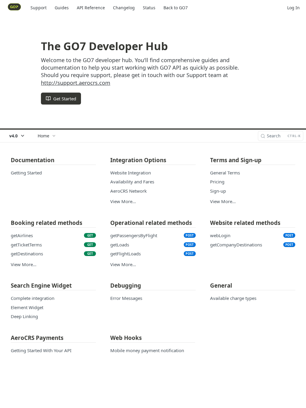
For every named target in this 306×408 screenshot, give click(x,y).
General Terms (225, 173)
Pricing (217, 182)
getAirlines (22, 235)
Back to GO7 (175, 7)
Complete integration (32, 298)
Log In (293, 7)
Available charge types (233, 298)
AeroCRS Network (128, 191)
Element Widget (27, 307)
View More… (123, 201)
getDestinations (27, 254)
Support (38, 7)
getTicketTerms (26, 245)
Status (149, 7)
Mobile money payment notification (147, 350)
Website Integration (130, 173)
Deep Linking (24, 316)
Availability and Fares (132, 182)
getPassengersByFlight (133, 235)
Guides (62, 7)
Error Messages (126, 298)
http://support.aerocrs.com (75, 82)
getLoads (119, 245)
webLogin (220, 235)
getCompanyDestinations (236, 245)
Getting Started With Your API (41, 350)
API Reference (91, 7)
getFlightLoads (125, 254)
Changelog (124, 7)
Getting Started (26, 173)
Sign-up (218, 191)
